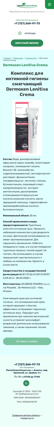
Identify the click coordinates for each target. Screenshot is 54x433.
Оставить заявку (27, 341)
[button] (27, 43)
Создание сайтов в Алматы (26, 415)
